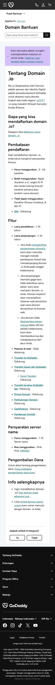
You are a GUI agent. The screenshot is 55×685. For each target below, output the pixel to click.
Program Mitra (10, 579)
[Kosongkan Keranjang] (50, 5)
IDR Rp (45, 618)
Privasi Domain (22, 394)
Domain (21, 21)
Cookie (42, 638)
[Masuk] (43, 5)
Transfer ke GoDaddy (25, 358)
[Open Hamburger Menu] (3, 5)
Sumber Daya (9, 571)
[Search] (46, 35)
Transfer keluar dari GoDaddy (30, 367)
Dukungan (8, 563)
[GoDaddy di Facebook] (4, 627)
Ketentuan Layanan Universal (27, 679)
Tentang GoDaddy (12, 555)
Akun (5, 587)
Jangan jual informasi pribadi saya (27, 643)
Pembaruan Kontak (24, 414)
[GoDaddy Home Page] (15, 605)
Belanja (6, 594)
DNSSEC (25, 450)
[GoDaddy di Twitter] (27, 627)
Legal (12, 638)
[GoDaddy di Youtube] (35, 627)
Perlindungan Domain (25, 399)
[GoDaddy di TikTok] (20, 627)
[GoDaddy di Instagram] (12, 627)
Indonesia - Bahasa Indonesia (18, 618)
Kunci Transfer (28, 376)
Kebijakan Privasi (26, 638)
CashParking (21, 409)
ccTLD (40, 100)
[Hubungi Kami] (37, 5)
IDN (16, 211)
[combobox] (24, 35)
